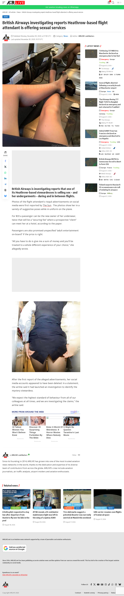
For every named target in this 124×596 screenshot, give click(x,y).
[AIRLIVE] (16, 2)
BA (102, 180)
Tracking (102, 62)
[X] (94, 584)
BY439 (106, 74)
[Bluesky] (120, 584)
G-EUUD (117, 180)
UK (107, 62)
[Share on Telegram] (5, 184)
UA (113, 154)
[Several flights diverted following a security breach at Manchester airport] (91, 86)
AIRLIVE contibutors (86, 36)
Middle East (100, 508)
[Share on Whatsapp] (5, 173)
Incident (69, 508)
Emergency (105, 59)
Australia (39, 508)
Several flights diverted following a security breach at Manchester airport (109, 85)
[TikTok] (109, 584)
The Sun (47, 205)
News (6, 17)
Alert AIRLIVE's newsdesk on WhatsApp (14, 575)
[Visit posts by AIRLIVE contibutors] (6, 37)
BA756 (106, 180)
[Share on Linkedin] (5, 178)
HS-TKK (107, 126)
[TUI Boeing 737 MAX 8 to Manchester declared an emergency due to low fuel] (91, 53)
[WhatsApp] (112, 584)
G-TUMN (117, 74)
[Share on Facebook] (5, 161)
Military (109, 193)
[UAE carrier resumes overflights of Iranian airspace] (108, 499)
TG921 (117, 126)
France (109, 168)
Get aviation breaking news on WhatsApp (62, 7)
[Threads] (116, 584)
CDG (111, 180)
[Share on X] (5, 167)
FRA (102, 126)
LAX (102, 154)
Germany (102, 114)
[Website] (79, 455)
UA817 (117, 154)
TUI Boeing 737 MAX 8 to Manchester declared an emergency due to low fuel (109, 53)
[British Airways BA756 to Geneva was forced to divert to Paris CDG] (91, 162)
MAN (100, 78)
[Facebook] (91, 584)
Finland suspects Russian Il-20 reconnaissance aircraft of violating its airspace (110, 187)
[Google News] (102, 584)
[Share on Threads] (5, 190)
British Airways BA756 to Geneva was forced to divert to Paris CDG (110, 161)
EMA (111, 74)
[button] (4, 2)
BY (102, 74)
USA (118, 142)
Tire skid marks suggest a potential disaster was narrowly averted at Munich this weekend (77, 515)
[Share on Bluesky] (5, 196)
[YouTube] (98, 584)
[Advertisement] (46, 167)
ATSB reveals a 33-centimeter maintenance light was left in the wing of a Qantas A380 (45, 515)
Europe (112, 59)
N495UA (108, 154)
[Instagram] (105, 584)
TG (112, 126)
